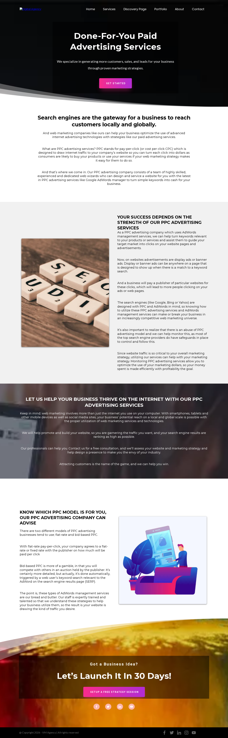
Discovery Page (135, 9)
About (179, 9)
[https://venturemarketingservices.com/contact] (30, 9)
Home (90, 9)
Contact (198, 9)
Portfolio (160, 9)
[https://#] (96, 706)
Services (109, 9)
